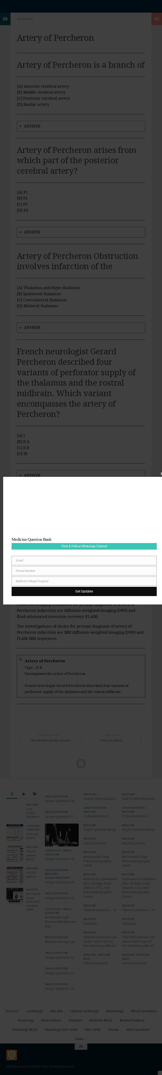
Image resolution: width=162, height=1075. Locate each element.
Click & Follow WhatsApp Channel (84, 546)
